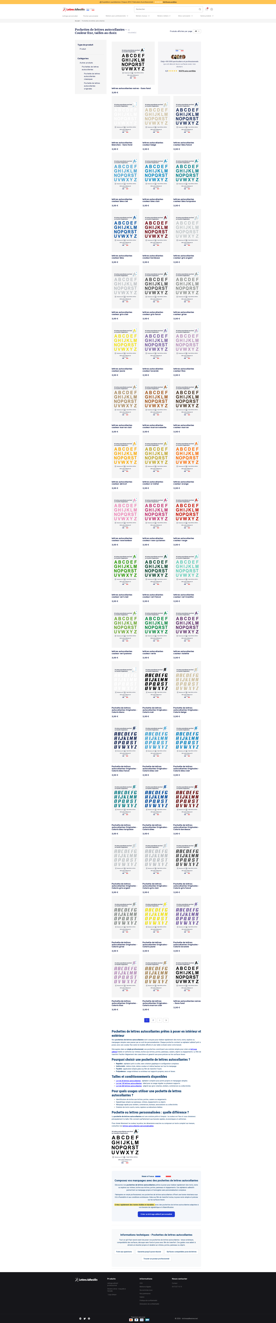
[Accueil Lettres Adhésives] (74, 9)
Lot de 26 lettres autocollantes (128, 1081)
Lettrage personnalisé (70, 16)
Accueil (77, 21)
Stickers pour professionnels (116, 16)
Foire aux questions (124, 1252)
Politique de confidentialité (148, 1300)
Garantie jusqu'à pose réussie (149, 1252)
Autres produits (206, 16)
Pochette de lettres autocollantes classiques (92, 76)
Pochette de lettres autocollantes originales (92, 86)
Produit (83, 49)
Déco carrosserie (184, 16)
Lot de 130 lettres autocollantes (129, 1083)
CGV (141, 1283)
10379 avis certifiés (170, 2)
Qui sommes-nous (146, 1290)
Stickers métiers (163, 16)
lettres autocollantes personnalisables (138, 1126)
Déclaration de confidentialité (149, 1304)
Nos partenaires (145, 1293)
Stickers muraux (142, 16)
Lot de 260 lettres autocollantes (129, 1086)
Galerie (142, 1297)
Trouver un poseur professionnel (156, 1259)
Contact (174, 1283)
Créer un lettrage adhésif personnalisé (156, 1214)
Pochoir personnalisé (90, 16)
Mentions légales (145, 1287)
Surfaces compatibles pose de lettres (182, 1252)
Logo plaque (112, 1294)
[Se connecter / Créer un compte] (211, 9)
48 (196, 31)
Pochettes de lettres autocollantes (90, 68)
